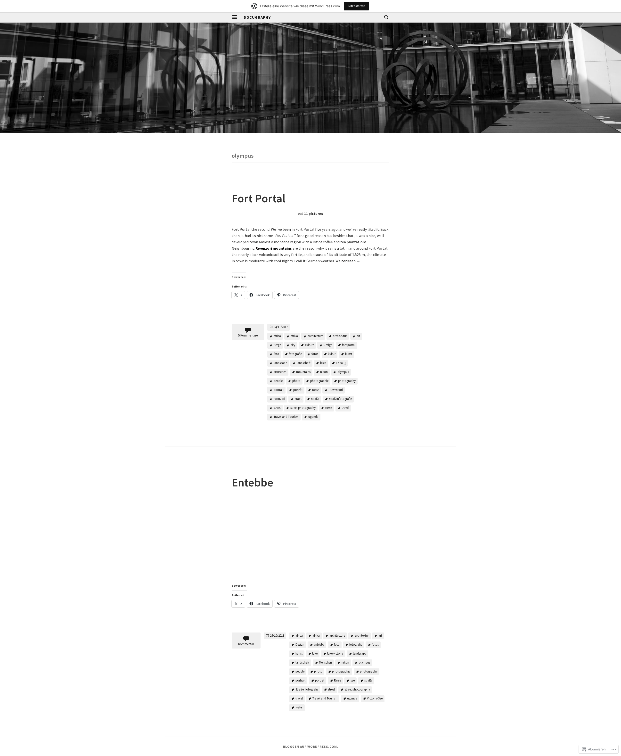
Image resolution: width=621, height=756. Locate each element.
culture (309, 345)
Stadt (298, 399)
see (353, 680)
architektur (340, 336)
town (328, 408)
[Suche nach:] (385, 17)
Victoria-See (375, 698)
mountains (303, 372)
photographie (319, 381)
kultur (331, 354)
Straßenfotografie (340, 399)
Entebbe (252, 482)
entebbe (319, 644)
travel (345, 408)
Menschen (280, 372)
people (278, 381)
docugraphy (257, 17)
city (293, 345)
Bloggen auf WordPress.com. (310, 747)
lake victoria (335, 653)
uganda (313, 417)
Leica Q (341, 363)
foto (276, 354)
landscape (280, 363)
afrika (294, 336)
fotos (314, 354)
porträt (297, 390)
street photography (303, 408)
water (299, 707)
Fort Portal (259, 198)
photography (347, 381)
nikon (324, 372)
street (277, 408)
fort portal (348, 345)
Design (328, 345)
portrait (279, 390)
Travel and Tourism (286, 417)
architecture (315, 336)
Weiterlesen (347, 260)
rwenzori (279, 399)
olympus (343, 372)
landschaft (303, 363)
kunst (348, 354)
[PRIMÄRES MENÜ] (234, 17)
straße (315, 399)
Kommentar (246, 644)
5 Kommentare (248, 335)
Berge (277, 345)
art (358, 336)
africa (277, 336)
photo (296, 381)
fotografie (295, 354)
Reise (315, 390)
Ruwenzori (336, 390)
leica (323, 363)
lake (315, 653)
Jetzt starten (356, 6)
